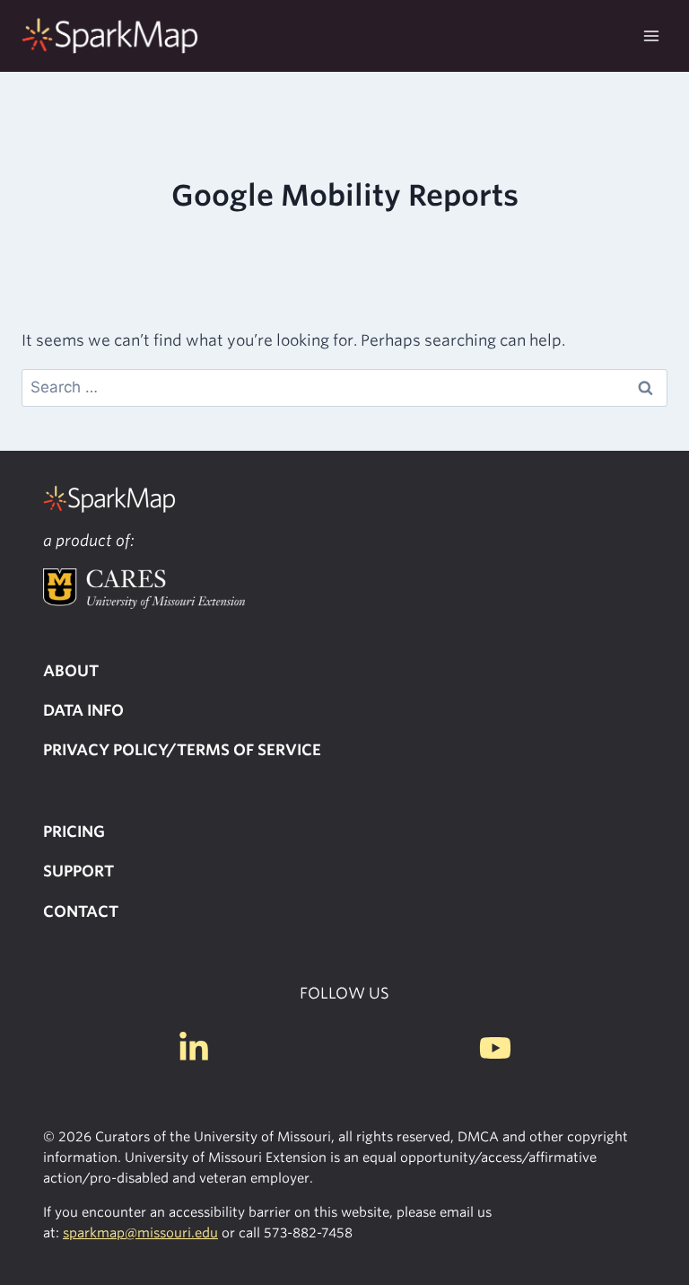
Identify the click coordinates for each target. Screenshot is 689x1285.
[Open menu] (650, 35)
